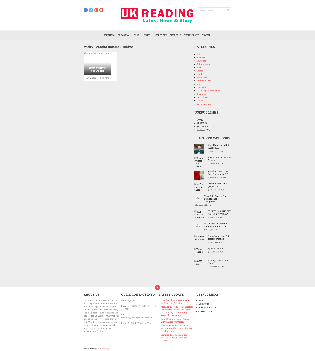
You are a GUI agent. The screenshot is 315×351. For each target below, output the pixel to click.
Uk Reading (104, 348)
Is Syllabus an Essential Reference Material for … (216, 225)
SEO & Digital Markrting (208, 90)
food (136, 35)
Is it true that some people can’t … (217, 185)
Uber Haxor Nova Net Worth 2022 (218, 146)
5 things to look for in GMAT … (218, 262)
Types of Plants (215, 248)
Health (147, 35)
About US (202, 123)
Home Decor (202, 77)
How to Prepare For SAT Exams (219, 158)
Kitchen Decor (204, 80)
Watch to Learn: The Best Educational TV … (219, 172)
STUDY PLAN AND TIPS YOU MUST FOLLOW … (219, 212)
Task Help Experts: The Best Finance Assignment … (215, 199)
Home (200, 119)
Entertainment (204, 64)
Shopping (175, 35)
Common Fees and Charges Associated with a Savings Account (174, 338)
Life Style (161, 35)
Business (109, 35)
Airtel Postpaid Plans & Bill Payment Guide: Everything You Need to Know (177, 328)
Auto (199, 54)
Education (124, 35)
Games (200, 70)
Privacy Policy (206, 126)
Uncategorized (204, 104)
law (198, 84)
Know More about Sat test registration (218, 237)
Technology (191, 35)
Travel (206, 35)
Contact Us (203, 129)
